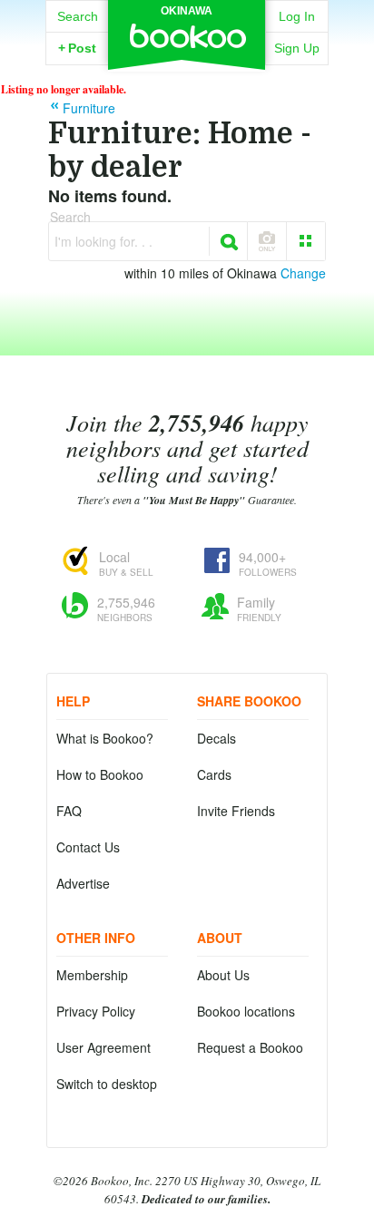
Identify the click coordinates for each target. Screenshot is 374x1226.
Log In (297, 16)
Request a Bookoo (250, 1047)
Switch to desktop (106, 1084)
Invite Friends (236, 811)
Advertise (83, 883)
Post (77, 48)
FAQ (69, 811)
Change (303, 273)
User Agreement (103, 1047)
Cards (214, 774)
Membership (92, 975)
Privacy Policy (95, 1011)
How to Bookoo (99, 774)
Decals (216, 738)
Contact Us (88, 847)
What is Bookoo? (104, 738)
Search (77, 16)
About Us (223, 975)
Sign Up (297, 48)
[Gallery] (306, 241)
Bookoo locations (246, 1011)
